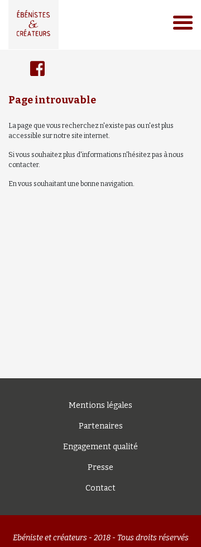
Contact (100, 488)
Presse (100, 467)
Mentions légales (100, 405)
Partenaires (101, 426)
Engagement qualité (100, 446)
